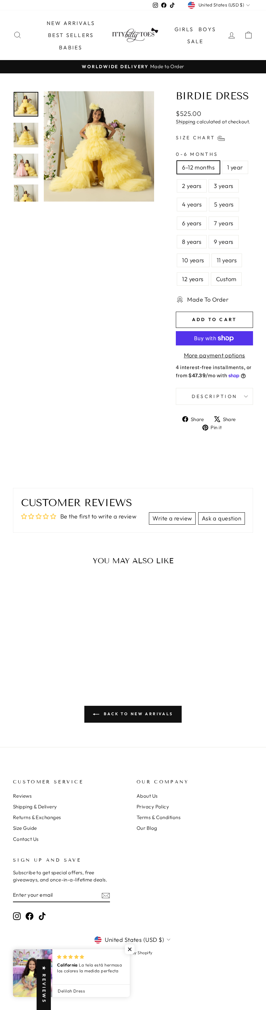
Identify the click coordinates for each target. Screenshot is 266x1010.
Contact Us (26, 839)
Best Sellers (71, 35)
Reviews (22, 796)
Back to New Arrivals (137, 713)
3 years (223, 186)
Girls (184, 29)
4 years (192, 204)
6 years (191, 223)
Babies (70, 47)
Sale (195, 41)
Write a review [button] (172, 518)
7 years (223, 223)
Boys (207, 29)
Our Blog (147, 828)
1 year (235, 167)
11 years (227, 260)
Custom (226, 279)
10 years (193, 260)
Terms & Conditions (158, 817)
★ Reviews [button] (44, 984)
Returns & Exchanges (37, 817)
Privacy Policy (153, 807)
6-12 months (198, 167)
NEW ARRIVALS (71, 23)
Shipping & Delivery (35, 807)
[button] (130, 949)
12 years (193, 279)
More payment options (214, 355)
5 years (224, 204)
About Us (147, 796)
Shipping (186, 121)
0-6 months (197, 154)
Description (214, 396)
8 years (191, 241)
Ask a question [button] (221, 518)
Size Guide (25, 828)
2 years (191, 186)
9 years (223, 241)
